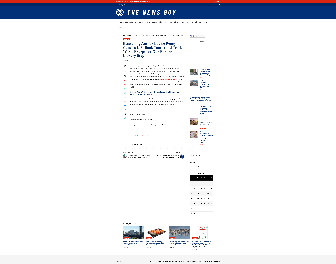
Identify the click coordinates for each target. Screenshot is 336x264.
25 (198, 204)
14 (208, 193)
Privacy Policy (137, 1)
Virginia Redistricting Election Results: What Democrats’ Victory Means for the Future (133, 243)
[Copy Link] (125, 118)
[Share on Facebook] (125, 72)
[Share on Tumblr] (125, 97)
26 (201, 204)
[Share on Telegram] (125, 110)
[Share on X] (125, 76)
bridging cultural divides (167, 79)
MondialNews (193, 103)
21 (208, 198)
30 (191, 209)
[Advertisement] (204, 54)
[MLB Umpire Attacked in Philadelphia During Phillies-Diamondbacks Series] (156, 232)
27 (204, 204)
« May (191, 213)
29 (211, 204)
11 (198, 193)
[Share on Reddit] (125, 101)
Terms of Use (146, 1)
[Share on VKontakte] (125, 106)
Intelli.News (202, 115)
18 (198, 198)
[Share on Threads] (125, 114)
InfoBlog (202, 144)
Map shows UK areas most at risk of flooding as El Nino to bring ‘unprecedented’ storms (206, 110)
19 (201, 198)
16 (191, 198)
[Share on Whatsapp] (125, 89)
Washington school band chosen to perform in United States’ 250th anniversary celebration (179, 243)
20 (204, 198)
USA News (126, 39)
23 (191, 204)
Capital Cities (203, 128)
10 (194, 193)
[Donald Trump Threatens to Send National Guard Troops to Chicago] (194, 72)
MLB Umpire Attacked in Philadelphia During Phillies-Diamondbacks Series (155, 243)
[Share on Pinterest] (125, 85)
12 (201, 193)
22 (211, 198)
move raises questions (167, 82)
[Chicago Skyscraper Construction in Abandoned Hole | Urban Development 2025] (194, 83)
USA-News (139, 144)
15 (211, 193)
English (194, 36)
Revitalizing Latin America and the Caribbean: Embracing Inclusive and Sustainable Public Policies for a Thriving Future (206, 137)
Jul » (195, 213)
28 (208, 204)
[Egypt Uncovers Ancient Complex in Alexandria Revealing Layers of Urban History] (194, 121)
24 (194, 204)
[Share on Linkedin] (125, 93)
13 (204, 193)
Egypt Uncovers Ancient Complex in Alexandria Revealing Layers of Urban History (206, 122)
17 (194, 198)
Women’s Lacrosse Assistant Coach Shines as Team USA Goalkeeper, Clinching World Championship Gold (200, 98)
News (201, 77)
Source (167, 125)
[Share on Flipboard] (125, 80)
